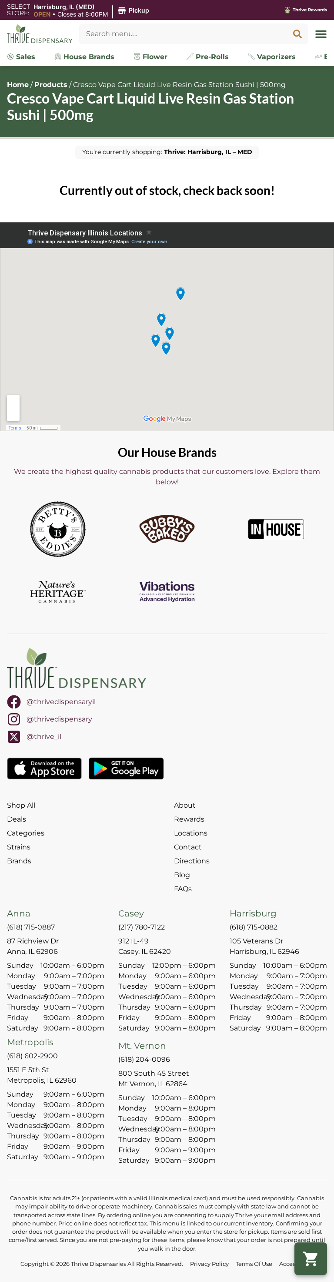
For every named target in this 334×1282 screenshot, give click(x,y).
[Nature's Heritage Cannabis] (58, 592)
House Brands (87, 57)
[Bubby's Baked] (167, 529)
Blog (182, 875)
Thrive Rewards (310, 9)
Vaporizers (275, 57)
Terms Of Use (254, 1264)
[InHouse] (276, 529)
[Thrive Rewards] (287, 10)
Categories (25, 833)
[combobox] (183, 33)
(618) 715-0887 (31, 927)
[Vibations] (167, 592)
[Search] (297, 33)
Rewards (189, 819)
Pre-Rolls (211, 57)
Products (50, 85)
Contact (188, 847)
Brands (19, 861)
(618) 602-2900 (32, 1056)
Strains (18, 847)
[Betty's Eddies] (58, 529)
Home (18, 85)
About (185, 805)
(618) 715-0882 (253, 927)
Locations (190, 833)
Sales (24, 57)
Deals (16, 819)
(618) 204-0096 (144, 1059)
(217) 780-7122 (141, 927)
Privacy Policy (209, 1264)
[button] (92, 10)
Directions (192, 861)
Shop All (21, 805)
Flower (153, 57)
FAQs (183, 889)
